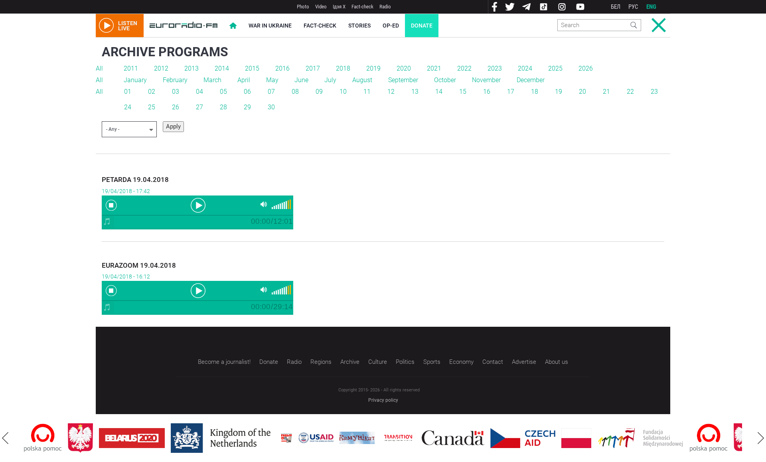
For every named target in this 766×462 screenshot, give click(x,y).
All (99, 68)
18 (534, 91)
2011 (131, 68)
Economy (461, 361)
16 (486, 91)
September (403, 80)
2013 (191, 68)
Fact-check (362, 7)
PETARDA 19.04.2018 (135, 180)
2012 (161, 68)
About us (556, 361)
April (243, 80)
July (330, 80)
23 (654, 91)
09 (319, 91)
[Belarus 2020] (132, 438)
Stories (359, 25)
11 (367, 91)
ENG (651, 6)
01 (127, 91)
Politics (405, 361)
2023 (495, 68)
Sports (431, 361)
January (135, 80)
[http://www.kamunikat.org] (357, 438)
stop (111, 205)
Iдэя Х (339, 7)
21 (606, 91)
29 (247, 107)
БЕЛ (615, 6)
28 (223, 107)
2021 (434, 68)
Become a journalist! (224, 361)
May (272, 80)
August (362, 80)
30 (271, 107)
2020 (404, 68)
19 (558, 91)
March (212, 80)
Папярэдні (5, 438)
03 (175, 91)
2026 (585, 68)
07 (271, 91)
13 (415, 91)
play (197, 205)
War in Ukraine (270, 25)
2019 (373, 68)
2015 (252, 68)
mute (263, 204)
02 (151, 91)
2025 (555, 68)
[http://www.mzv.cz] (398, 438)
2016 (282, 68)
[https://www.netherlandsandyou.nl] (222, 438)
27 (199, 107)
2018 (343, 68)
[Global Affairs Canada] (453, 438)
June (301, 80)
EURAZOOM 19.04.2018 (139, 265)
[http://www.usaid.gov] (316, 438)
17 (510, 91)
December (531, 80)
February (175, 80)
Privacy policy (383, 400)
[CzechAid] (522, 438)
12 (391, 91)
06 (247, 91)
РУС (633, 6)
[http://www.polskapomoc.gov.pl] (43, 438)
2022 (464, 68)
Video (321, 7)
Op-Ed (391, 25)
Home (233, 25)
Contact (492, 361)
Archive (349, 361)
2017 (313, 68)
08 (295, 91)
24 (127, 107)
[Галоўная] (183, 25)
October (445, 80)
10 (343, 91)
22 (630, 91)
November (486, 80)
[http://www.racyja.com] (286, 438)
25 (151, 107)
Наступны (761, 438)
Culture (377, 361)
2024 (525, 68)
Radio (385, 7)
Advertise (524, 361)
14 (438, 91)
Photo (303, 7)
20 (582, 91)
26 (175, 107)
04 (199, 91)
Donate (421, 25)
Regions (321, 361)
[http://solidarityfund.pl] (640, 438)
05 (223, 91)
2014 (222, 68)
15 (462, 91)
